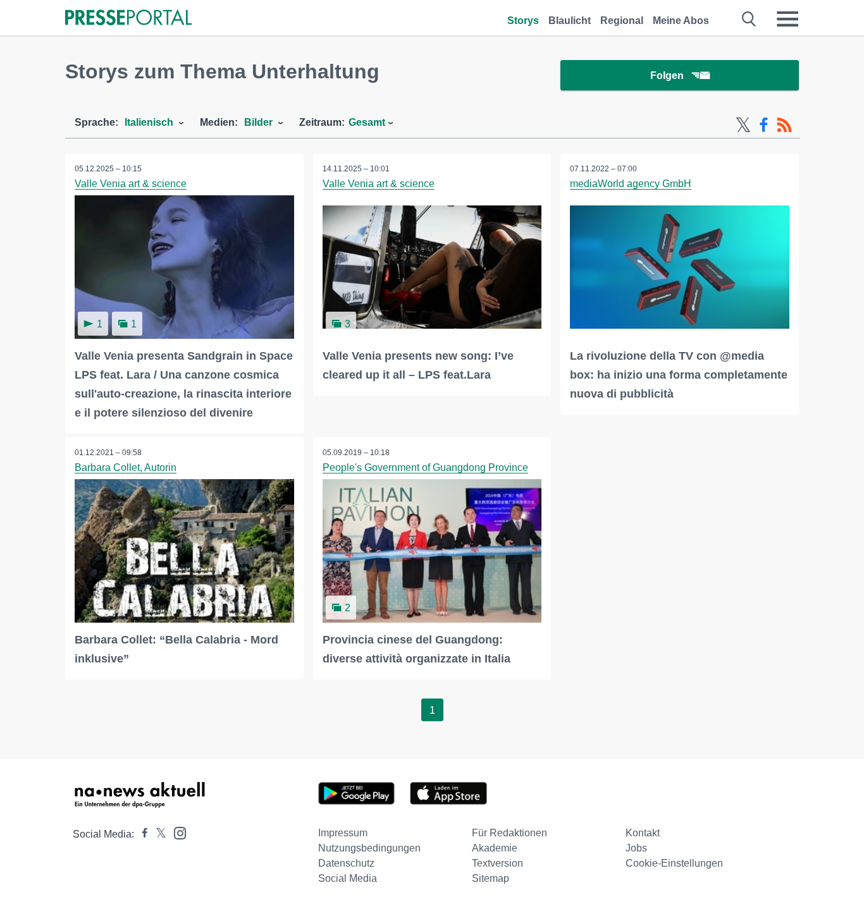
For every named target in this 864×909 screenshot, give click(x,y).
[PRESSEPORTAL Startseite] (128, 19)
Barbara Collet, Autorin (125, 467)
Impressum (342, 832)
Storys (523, 20)
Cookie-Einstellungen (674, 863)
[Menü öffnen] (787, 19)
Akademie (494, 848)
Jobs (636, 848)
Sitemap (490, 878)
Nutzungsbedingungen (369, 848)
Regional (621, 20)
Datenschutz (346, 863)
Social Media (347, 878)
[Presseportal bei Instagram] (176, 832)
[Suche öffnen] (749, 19)
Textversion (497, 863)
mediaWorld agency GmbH (630, 183)
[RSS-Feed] (784, 125)
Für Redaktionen (509, 832)
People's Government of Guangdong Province (425, 467)
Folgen (667, 75)
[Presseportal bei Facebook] (141, 834)
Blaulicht (569, 20)
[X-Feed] (743, 125)
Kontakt (643, 832)
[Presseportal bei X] (157, 834)
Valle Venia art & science (131, 183)
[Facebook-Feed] (763, 125)
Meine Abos (681, 20)
